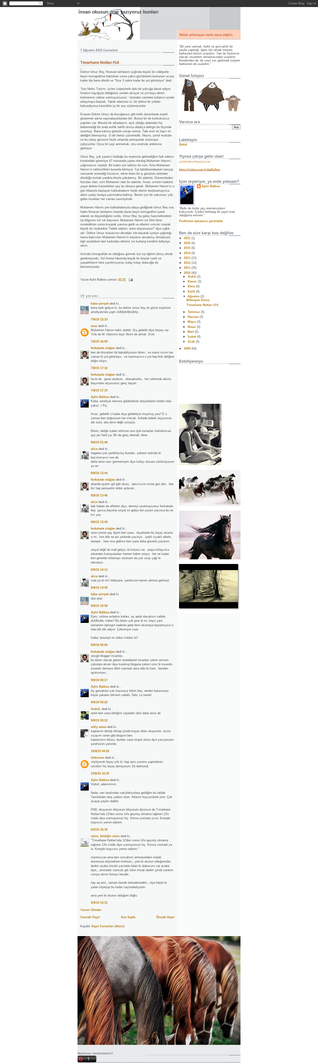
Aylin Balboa (100, 397)
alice (94, 449)
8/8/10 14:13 (99, 569)
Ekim (192, 286)
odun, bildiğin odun (105, 836)
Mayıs (192, 321)
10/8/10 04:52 (100, 751)
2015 (187, 248)
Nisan (192, 327)
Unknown (97, 757)
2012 (187, 263)
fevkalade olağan (103, 348)
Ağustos (194, 296)
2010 (187, 273)
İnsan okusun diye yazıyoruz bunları (118, 11)
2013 (187, 258)
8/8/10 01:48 (99, 442)
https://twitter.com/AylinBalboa (199, 169)
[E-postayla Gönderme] (130, 279)
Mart (191, 331)
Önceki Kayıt (165, 917)
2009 (187, 348)
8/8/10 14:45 (99, 587)
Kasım (193, 281)
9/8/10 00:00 (99, 645)
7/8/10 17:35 (99, 390)
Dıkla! (183, 144)
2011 (187, 267)
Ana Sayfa (128, 917)
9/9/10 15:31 (99, 902)
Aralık (192, 276)
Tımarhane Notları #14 (99, 63)
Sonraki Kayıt (90, 917)
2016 (187, 243)
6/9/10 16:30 (99, 829)
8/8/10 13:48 (99, 522)
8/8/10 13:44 (99, 473)
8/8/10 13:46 (99, 495)
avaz (94, 326)
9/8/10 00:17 (99, 680)
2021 (187, 238)
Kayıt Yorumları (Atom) (107, 926)
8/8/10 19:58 (99, 606)
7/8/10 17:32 (99, 368)
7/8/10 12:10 (99, 319)
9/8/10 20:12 (99, 720)
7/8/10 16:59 (99, 341)
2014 (187, 253)
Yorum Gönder (90, 910)
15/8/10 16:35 (100, 773)
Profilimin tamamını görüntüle (201, 221)
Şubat (192, 336)
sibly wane (98, 727)
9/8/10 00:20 (99, 702)
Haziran (194, 317)
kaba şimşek (100, 303)
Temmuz (194, 312)
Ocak (192, 341)
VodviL (96, 709)
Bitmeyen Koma (197, 300)
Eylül (192, 291)
